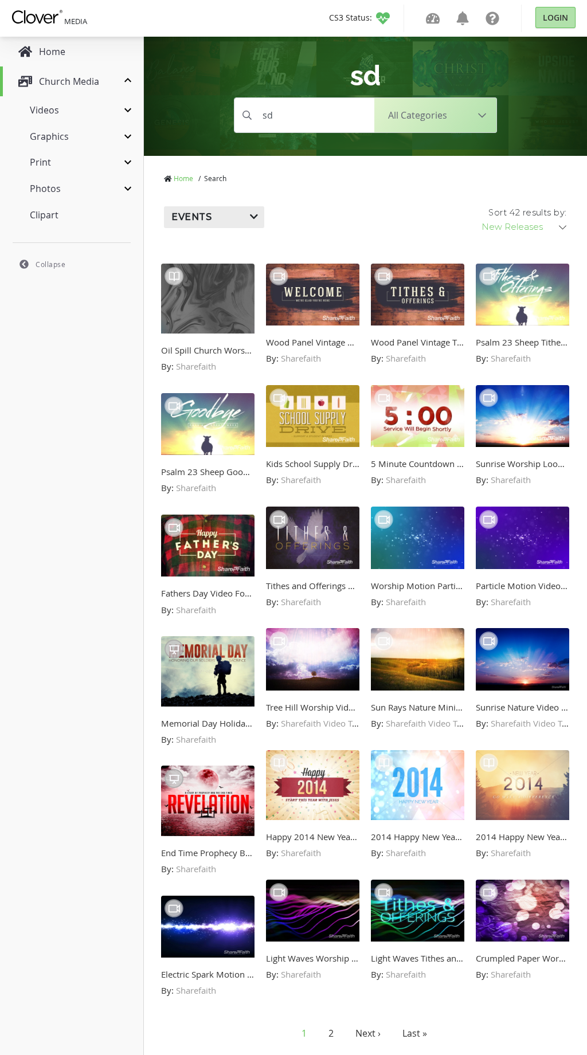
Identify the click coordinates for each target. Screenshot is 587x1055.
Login (555, 17)
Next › (368, 1033)
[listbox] (525, 227)
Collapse (50, 264)
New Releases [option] (512, 227)
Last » (414, 1033)
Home (183, 178)
